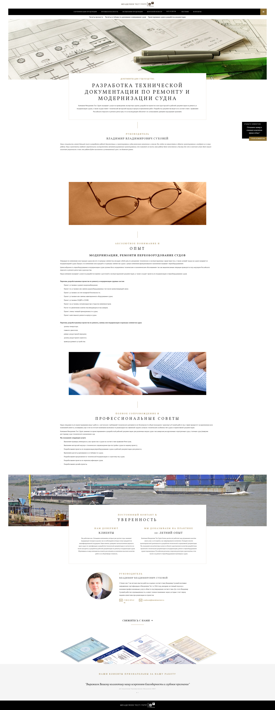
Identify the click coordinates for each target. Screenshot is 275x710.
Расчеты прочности (96, 17)
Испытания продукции (133, 12)
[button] (171, 11)
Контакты (197, 12)
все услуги (171, 11)
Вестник (185, 12)
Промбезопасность (109, 12)
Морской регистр (154, 12)
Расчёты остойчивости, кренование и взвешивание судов (125, 17)
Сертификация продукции (85, 12)
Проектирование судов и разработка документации (167, 17)
